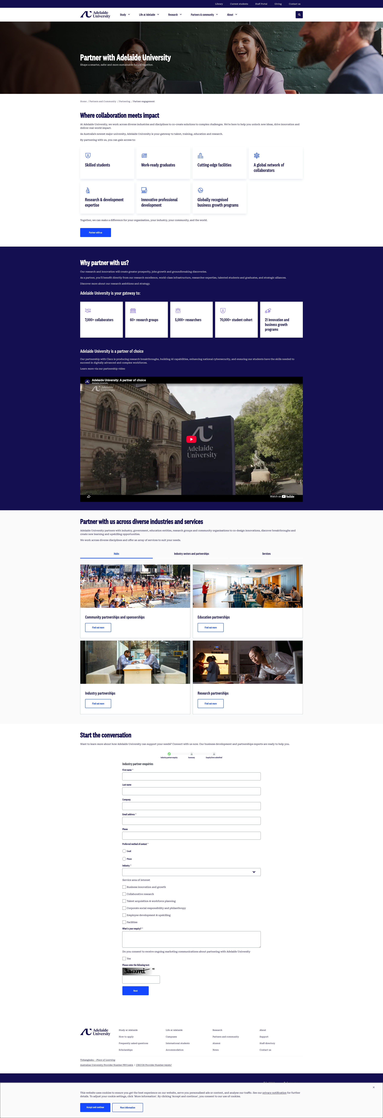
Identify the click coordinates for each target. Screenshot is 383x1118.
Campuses (171, 1037)
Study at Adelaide (128, 1030)
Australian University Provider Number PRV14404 (106, 1065)
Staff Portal (261, 4)
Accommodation (174, 1050)
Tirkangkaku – (97, 1060)
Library (219, 4)
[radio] (191, 851)
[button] (374, 1087)
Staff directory (267, 1043)
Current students (239, 4)
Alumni (216, 1043)
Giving (278, 4)
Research (217, 1030)
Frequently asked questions (133, 1043)
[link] (169, 753)
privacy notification (274, 1092)
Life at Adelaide (174, 1030)
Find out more (98, 627)
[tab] (116, 553)
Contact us (294, 4)
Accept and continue (95, 1107)
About (263, 1030)
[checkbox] (191, 886)
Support (264, 1037)
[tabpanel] (191, 639)
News (216, 1050)
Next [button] (135, 990)
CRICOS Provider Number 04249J (154, 1065)
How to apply (126, 1037)
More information (127, 1107)
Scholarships (126, 1050)
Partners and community (226, 1037)
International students (178, 1043)
